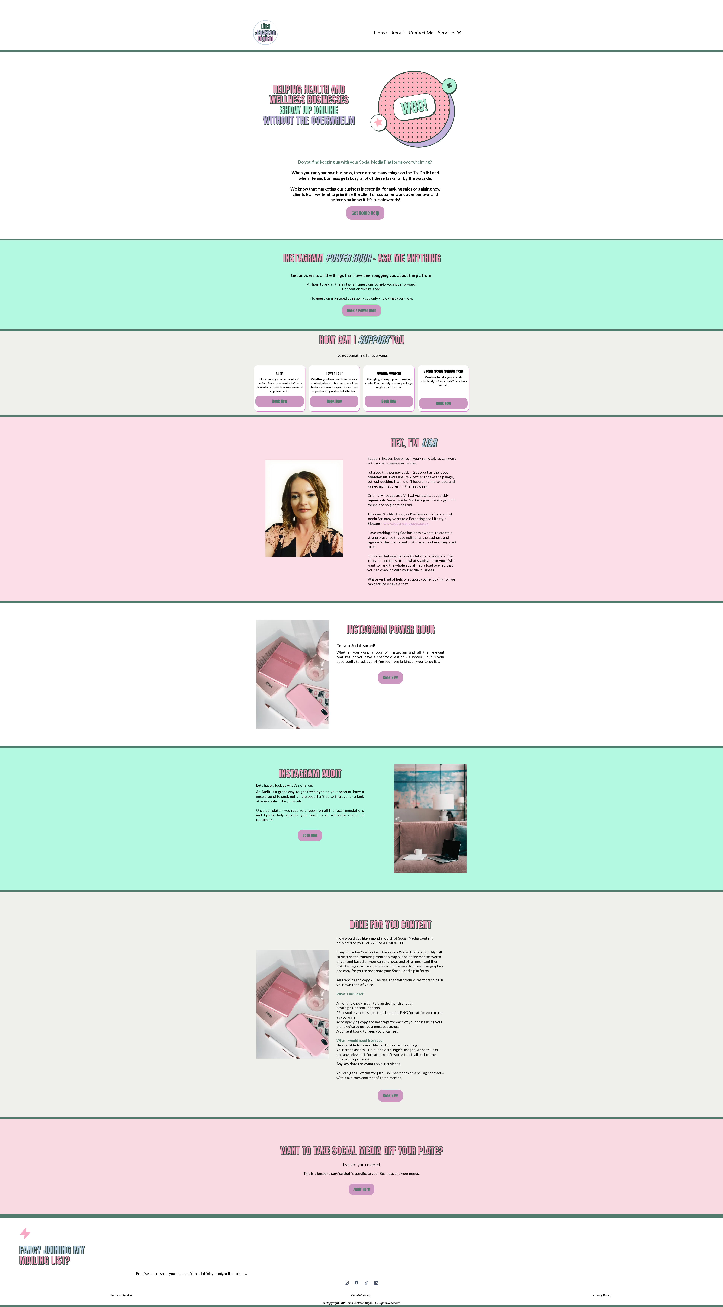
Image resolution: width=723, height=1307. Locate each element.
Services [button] (447, 32)
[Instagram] (347, 1283)
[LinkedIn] (376, 1283)
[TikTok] (366, 1283)
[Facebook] (357, 1283)
